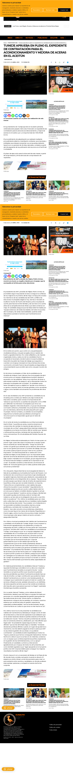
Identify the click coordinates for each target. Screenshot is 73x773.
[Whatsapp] (13, 115)
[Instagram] (9, 115)
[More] (28, 115)
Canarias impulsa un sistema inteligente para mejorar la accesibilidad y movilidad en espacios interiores (57, 107)
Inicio (5, 42)
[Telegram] (67, 62)
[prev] (65, 26)
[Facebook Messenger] (20, 115)
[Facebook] (51, 62)
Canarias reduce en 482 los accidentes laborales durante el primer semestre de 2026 (58, 131)
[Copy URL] (63, 62)
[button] (8, 769)
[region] (36, 8)
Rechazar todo (50, 10)
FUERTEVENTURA (12, 42)
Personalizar (36, 10)
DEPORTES (51, 117)
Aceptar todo (64, 10)
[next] (68, 26)
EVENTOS (51, 141)
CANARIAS (51, 104)
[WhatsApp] (59, 62)
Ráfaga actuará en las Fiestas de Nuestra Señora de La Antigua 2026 (33, 26)
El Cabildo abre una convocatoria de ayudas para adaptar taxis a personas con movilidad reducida (59, 120)
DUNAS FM (26, 62)
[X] (55, 62)
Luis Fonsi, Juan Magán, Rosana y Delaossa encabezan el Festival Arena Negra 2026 (58, 143)
